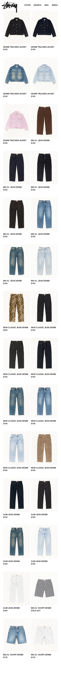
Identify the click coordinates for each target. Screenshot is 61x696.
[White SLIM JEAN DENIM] (16, 588)
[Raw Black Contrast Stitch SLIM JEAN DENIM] (44, 495)
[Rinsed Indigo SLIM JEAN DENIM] (16, 495)
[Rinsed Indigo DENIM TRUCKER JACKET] (44, 27)
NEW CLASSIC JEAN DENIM (15, 327)
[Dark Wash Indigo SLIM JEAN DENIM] (16, 541)
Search (37, 5)
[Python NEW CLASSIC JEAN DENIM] (16, 355)
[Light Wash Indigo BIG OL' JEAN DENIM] (44, 261)
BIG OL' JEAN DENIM (40, 140)
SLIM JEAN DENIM (11, 514)
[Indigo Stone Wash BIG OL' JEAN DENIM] (44, 214)
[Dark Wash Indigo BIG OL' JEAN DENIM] (16, 261)
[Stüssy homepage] (9, 7)
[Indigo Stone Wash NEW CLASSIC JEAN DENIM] (44, 401)
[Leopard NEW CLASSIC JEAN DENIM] (44, 448)
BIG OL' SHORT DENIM (41, 608)
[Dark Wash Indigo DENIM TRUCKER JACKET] (16, 74)
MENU (55, 5)
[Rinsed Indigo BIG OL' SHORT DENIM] (44, 588)
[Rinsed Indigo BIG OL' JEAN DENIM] (16, 168)
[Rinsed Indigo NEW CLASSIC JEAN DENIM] (44, 355)
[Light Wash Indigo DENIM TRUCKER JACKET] (44, 74)
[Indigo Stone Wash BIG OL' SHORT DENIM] (16, 635)
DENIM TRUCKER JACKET (14, 47)
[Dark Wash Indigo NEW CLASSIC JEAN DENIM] (16, 401)
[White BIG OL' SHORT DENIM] (44, 635)
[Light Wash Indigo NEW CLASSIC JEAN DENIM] (16, 448)
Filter (27, 5)
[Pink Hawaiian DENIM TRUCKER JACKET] (16, 121)
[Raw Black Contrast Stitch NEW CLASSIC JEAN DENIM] (44, 308)
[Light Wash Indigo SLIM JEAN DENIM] (44, 541)
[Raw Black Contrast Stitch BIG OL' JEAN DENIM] (16, 214)
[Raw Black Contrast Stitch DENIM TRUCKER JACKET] (16, 27)
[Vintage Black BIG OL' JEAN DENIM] (44, 168)
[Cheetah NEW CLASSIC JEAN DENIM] (16, 308)
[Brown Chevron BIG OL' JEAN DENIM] (44, 121)
